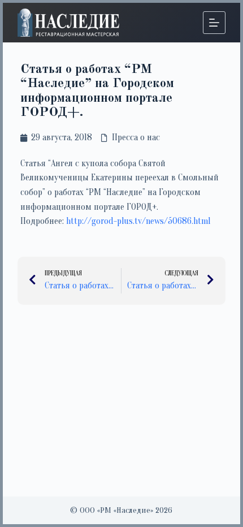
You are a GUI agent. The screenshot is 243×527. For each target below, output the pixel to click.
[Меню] (214, 22)
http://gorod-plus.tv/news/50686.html (138, 221)
